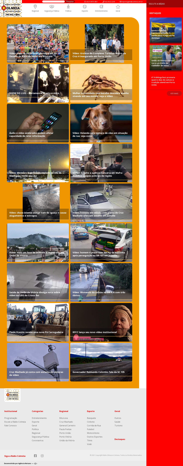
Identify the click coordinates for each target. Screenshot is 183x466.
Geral (118, 11)
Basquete (91, 418)
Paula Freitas (65, 429)
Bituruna (63, 418)
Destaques (120, 439)
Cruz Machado (66, 421)
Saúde (117, 421)
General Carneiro (67, 425)
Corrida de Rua (94, 425)
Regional (35, 11)
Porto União (65, 433)
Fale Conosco (10, 425)
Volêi (89, 444)
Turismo (118, 425)
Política (68, 11)
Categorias (37, 411)
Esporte (85, 11)
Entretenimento (101, 11)
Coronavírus (37, 440)
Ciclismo (91, 421)
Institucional (10, 411)
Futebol (90, 429)
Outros (118, 418)
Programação (10, 418)
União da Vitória (66, 440)
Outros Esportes (94, 436)
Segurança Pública (51, 11)
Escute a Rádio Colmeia (15, 421)
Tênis (89, 440)
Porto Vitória (65, 436)
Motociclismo (93, 433)
